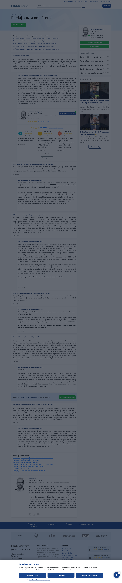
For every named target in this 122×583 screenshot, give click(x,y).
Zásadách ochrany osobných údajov (39, 580)
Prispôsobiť (61, 575)
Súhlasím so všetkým (89, 575)
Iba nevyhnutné (32, 575)
